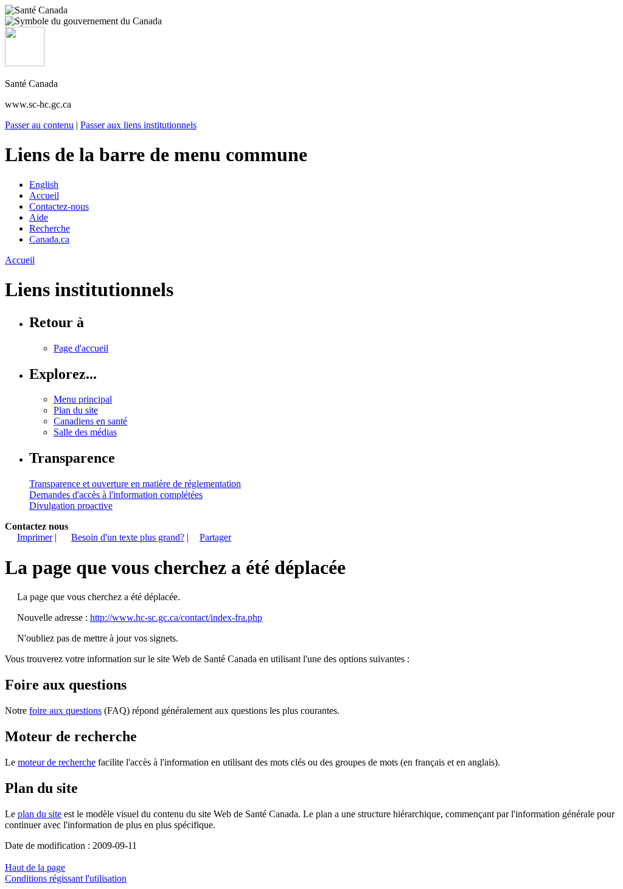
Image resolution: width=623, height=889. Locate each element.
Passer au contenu (39, 125)
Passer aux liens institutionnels (138, 125)
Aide (38, 217)
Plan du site (76, 410)
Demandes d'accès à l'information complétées (116, 494)
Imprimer (34, 537)
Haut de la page (35, 867)
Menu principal (83, 399)
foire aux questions (65, 710)
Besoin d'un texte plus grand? (127, 537)
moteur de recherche (57, 762)
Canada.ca (49, 239)
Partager (215, 537)
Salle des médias (85, 432)
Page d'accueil (81, 348)
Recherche (49, 228)
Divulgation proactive (71, 505)
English (43, 184)
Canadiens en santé (90, 421)
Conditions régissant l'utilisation (66, 878)
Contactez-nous (59, 206)
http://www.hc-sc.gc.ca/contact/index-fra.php (176, 617)
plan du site (39, 814)
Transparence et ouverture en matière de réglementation (135, 484)
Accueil (44, 195)
